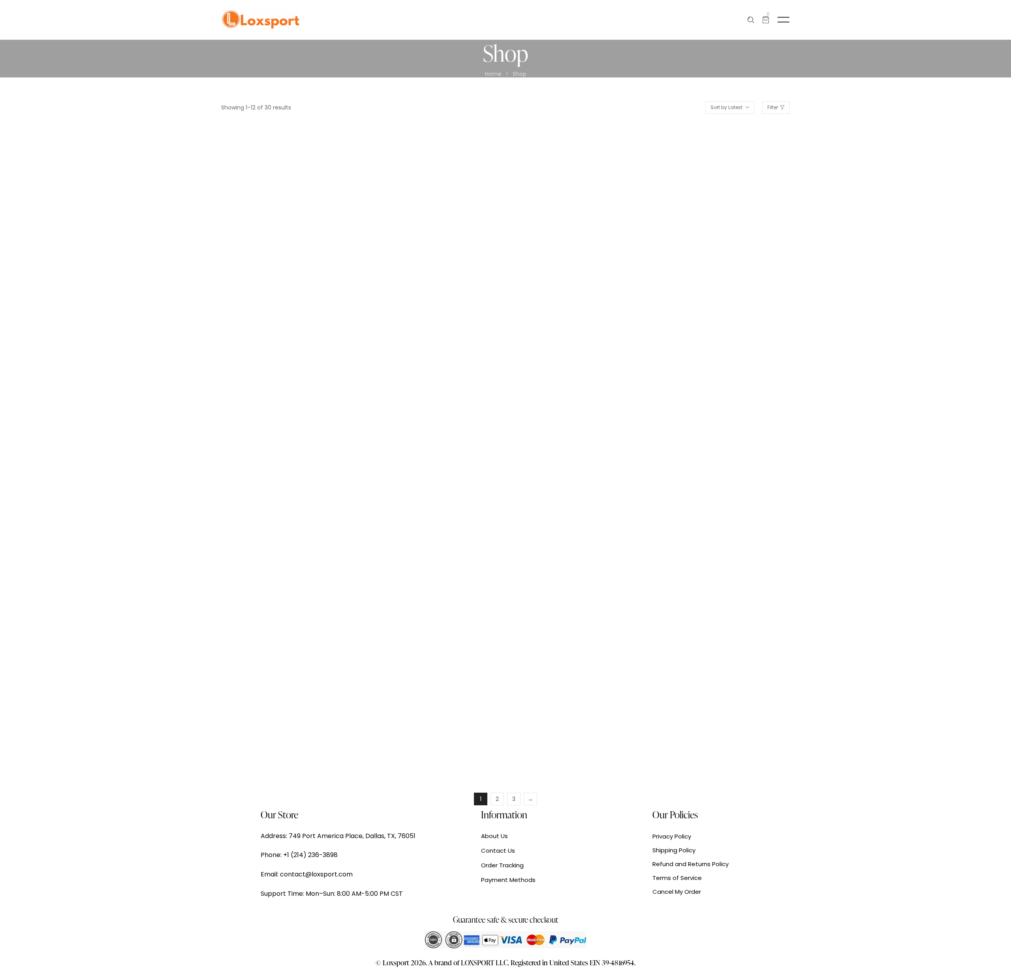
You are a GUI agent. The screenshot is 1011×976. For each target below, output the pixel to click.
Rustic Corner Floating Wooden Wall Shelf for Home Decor (426, 514)
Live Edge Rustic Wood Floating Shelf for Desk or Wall (279, 296)
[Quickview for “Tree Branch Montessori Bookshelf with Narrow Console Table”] (552, 422)
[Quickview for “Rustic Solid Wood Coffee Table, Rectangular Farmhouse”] (552, 640)
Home (493, 74)
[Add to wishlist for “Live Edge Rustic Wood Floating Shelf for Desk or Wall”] (293, 204)
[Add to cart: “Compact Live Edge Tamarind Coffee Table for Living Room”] (718, 640)
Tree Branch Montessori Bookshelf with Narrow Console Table (578, 514)
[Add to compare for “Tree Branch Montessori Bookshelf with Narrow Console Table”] (607, 422)
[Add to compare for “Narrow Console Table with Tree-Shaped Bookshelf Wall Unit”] (311, 422)
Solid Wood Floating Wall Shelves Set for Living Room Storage (722, 514)
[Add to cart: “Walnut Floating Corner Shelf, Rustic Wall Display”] (570, 204)
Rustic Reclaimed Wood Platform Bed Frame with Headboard (724, 296)
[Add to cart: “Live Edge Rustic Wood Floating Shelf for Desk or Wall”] (274, 204)
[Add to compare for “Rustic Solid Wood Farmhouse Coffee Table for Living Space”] (311, 640)
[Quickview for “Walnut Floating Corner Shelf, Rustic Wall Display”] (552, 204)
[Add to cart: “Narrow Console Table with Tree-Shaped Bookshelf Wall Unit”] (274, 422)
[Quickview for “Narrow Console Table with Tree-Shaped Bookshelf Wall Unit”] (255, 422)
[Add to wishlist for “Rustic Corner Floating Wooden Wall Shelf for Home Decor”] (441, 422)
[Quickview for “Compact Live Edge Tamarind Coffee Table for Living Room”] (700, 640)
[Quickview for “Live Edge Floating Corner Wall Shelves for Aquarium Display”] (404, 204)
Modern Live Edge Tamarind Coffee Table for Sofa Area (423, 733)
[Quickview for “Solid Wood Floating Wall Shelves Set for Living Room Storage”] (700, 422)
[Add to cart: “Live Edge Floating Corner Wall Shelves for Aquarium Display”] (422, 204)
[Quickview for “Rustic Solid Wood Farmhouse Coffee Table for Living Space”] (255, 640)
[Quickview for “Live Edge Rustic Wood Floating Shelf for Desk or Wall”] (255, 204)
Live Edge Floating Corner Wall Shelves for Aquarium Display (429, 296)
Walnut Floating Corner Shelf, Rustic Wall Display (573, 296)
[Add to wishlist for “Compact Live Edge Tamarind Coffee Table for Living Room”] (737, 640)
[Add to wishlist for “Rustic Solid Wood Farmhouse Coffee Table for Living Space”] (293, 640)
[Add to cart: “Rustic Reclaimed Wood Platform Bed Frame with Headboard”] (718, 204)
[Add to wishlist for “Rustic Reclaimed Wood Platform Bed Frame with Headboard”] (737, 204)
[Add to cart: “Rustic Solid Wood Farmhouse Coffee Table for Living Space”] (274, 640)
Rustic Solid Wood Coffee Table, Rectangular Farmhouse (566, 733)
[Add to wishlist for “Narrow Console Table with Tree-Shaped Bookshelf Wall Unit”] (293, 422)
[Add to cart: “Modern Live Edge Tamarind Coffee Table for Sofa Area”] (422, 640)
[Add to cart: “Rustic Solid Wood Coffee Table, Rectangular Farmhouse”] (570, 640)
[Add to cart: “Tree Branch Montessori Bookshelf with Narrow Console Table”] (570, 422)
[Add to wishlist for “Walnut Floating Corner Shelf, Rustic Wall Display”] (589, 204)
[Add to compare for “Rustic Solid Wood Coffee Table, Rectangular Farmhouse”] (607, 640)
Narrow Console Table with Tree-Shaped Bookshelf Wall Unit (282, 514)
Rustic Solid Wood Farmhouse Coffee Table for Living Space (279, 733)
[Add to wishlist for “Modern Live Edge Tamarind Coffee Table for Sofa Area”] (441, 640)
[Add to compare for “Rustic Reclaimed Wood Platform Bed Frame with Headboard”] (755, 204)
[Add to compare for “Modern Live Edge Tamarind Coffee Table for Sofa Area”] (459, 640)
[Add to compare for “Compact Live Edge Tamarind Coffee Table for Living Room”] (755, 640)
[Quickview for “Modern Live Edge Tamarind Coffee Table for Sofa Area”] (404, 640)
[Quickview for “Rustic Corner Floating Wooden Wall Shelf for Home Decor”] (404, 422)
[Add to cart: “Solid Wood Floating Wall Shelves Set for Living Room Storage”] (718, 422)
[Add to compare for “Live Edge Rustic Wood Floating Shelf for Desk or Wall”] (311, 204)
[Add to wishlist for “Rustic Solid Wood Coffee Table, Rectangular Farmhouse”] (589, 640)
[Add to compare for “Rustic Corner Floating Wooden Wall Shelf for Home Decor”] (459, 422)
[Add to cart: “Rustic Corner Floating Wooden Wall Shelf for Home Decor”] (422, 422)
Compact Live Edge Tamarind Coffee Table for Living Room (722, 733)
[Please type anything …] (751, 20)
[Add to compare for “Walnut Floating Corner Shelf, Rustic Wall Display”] (607, 204)
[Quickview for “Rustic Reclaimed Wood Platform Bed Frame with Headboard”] (700, 204)
